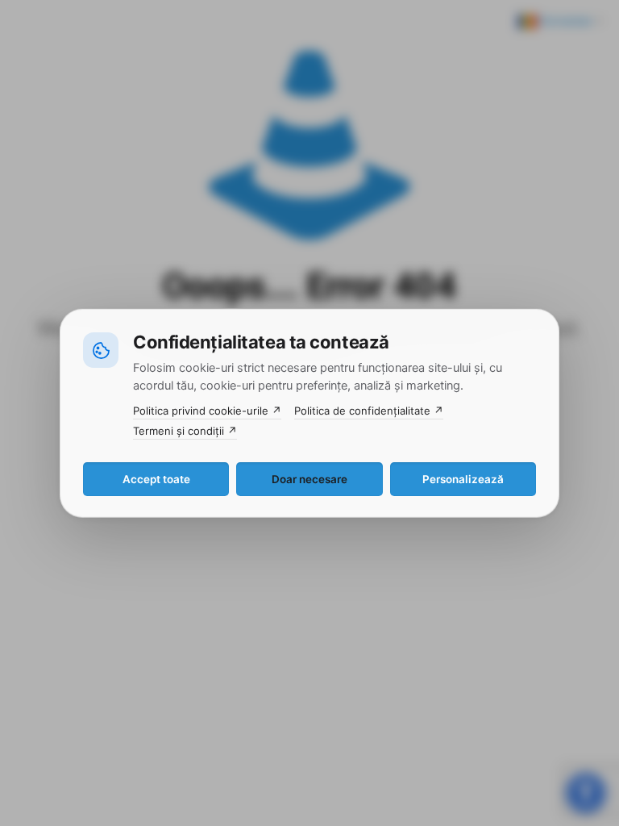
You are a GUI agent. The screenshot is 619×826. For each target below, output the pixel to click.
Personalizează (463, 478)
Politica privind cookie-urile (207, 410)
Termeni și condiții (185, 430)
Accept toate (156, 478)
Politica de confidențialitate (368, 410)
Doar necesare (309, 478)
